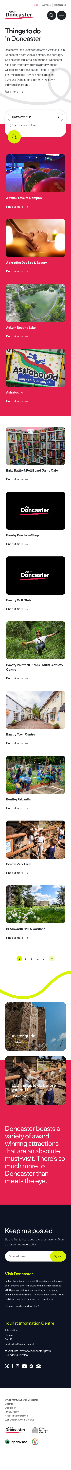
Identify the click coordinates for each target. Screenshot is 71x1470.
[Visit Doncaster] (19, 15)
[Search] (14, 137)
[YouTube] (25, 1366)
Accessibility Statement (16, 1415)
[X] (8, 1366)
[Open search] (51, 15)
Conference (60, 4)
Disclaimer (10, 1407)
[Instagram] (19, 1366)
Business (46, 4)
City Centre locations (24, 125)
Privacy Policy (11, 1411)
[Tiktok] (33, 1366)
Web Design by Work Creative (19, 1419)
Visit (36, 4)
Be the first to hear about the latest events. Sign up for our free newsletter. (34, 1242)
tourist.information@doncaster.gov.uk (28, 1351)
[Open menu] (61, 15)
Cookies (9, 1403)
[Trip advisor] (40, 1366)
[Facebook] (14, 1366)
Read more (11, 91)
